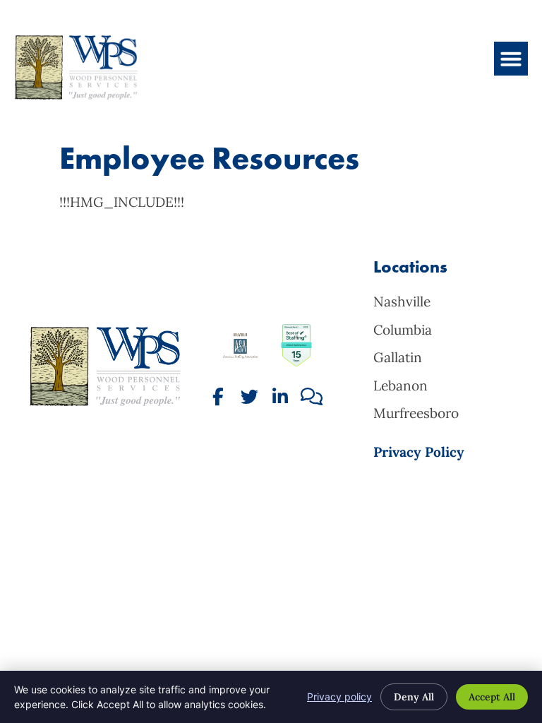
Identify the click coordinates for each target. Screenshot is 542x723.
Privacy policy (339, 697)
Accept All (492, 697)
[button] (511, 59)
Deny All (414, 697)
